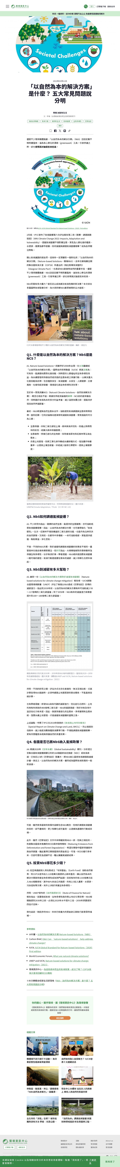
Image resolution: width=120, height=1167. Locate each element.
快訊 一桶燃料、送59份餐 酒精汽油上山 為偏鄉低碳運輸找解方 (58, 13)
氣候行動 (45, 121)
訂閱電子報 (101, 6)
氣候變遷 (66, 121)
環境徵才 (64, 1141)
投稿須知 (64, 1147)
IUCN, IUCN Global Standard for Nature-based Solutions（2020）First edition (63, 228)
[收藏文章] (50, 131)
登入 (92, 6)
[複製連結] (69, 131)
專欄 (55, 112)
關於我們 (94, 1141)
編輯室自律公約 (66, 1144)
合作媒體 (109, 1144)
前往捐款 (60, 1018)
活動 (77, 1141)
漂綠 (60, 125)
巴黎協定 (88, 121)
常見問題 (94, 1144)
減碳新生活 (62, 112)
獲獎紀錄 (94, 1147)
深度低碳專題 (33, 121)
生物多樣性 (77, 121)
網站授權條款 (81, 1144)
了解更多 (92, 1161)
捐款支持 (111, 6)
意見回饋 (109, 1147)
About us (109, 1141)
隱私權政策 (80, 1147)
